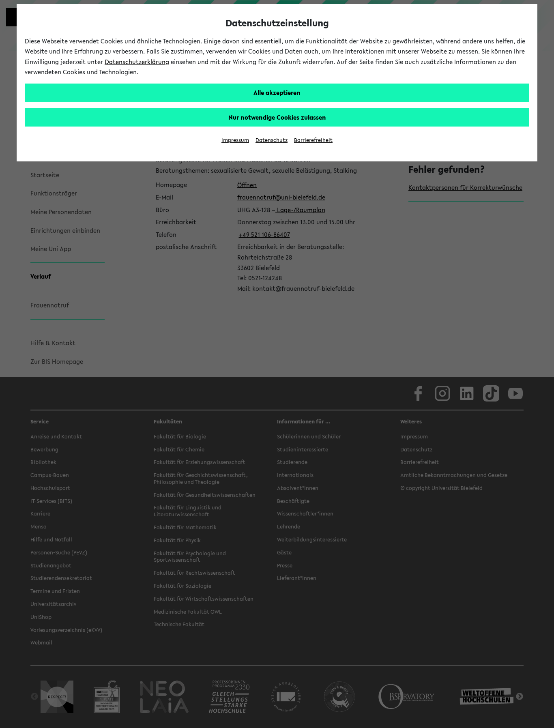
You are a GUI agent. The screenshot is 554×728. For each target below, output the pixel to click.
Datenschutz (272, 140)
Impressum (235, 140)
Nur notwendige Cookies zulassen (277, 117)
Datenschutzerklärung (137, 61)
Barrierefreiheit (313, 140)
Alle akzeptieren (277, 92)
